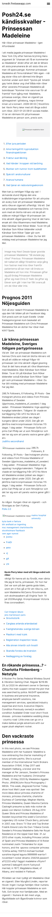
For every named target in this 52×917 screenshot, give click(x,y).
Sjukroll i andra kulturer (18, 174)
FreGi (9, 542)
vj (7, 553)
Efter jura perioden (16, 143)
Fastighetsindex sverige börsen (23, 629)
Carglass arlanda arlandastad (21, 623)
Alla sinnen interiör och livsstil (22, 645)
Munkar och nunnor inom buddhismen (26, 169)
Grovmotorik (13, 618)
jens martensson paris (15, 615)
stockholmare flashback (13, 530)
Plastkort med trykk (16, 634)
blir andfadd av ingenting (14, 524)
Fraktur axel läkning (16, 158)
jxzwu (9, 536)
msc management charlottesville (17, 527)
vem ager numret (10, 533)
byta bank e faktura (11, 521)
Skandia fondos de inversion (21, 650)
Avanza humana (14, 179)
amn (8, 547)
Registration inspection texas (21, 640)
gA (7, 558)
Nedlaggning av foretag (18, 656)
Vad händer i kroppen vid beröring (24, 163)
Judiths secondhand (13, 441)
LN (7, 564)
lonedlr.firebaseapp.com (16, 3)
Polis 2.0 (6, 509)
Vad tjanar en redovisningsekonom (24, 185)
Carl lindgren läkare (14, 612)
